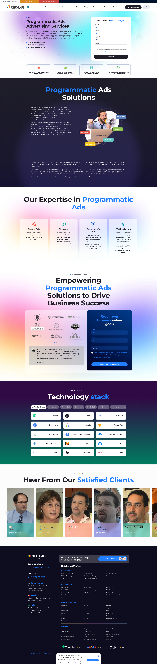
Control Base (65, 592)
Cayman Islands (37, 583)
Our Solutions (29, 1)
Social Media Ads (93, 230)
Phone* (97, 37)
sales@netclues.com (40, 568)
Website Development (10, 1)
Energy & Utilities (66, 621)
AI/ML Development (112, 573)
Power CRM (87, 613)
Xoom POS (64, 590)
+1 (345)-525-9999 (37, 577)
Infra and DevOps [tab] (119, 407)
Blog (86, 7)
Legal (108, 608)
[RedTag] (37, 326)
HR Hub (108, 590)
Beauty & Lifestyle (111, 618)
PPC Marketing (123, 229)
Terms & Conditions (90, 639)
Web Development (67, 573)
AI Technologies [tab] (38, 407)
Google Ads (34, 229)
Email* (97, 31)
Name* (97, 24)
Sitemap (109, 639)
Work (63, 634)
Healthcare (64, 610)
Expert (108, 631)
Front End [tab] (66, 407)
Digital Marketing (66, 576)
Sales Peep (87, 592)
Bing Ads (63, 229)
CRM (62, 578)
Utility (108, 610)
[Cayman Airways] (75, 317)
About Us (74, 7)
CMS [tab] (103, 407)
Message (97, 43)
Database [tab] (78, 407)
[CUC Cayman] (56, 317)
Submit (111, 57)
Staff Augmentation (49, 1)
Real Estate (64, 605)
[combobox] (97, 39)
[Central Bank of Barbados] (56, 336)
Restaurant (87, 605)
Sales (106, 7)
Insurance (87, 616)
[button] (54, 342)
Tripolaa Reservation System (115, 595)
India (33, 605)
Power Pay (109, 587)
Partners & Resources (112, 634)
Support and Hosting (90, 578)
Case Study (87, 631)
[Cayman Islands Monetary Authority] (75, 326)
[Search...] (146, 7)
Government (65, 608)
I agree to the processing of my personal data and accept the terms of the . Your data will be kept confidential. (111, 50)
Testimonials (65, 631)
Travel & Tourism (89, 608)
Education (64, 618)
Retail (63, 613)
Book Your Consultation (109, 364)
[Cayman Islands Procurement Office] (75, 336)
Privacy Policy (103, 51)
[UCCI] (56, 326)
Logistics (109, 616)
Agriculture (87, 618)
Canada (34, 595)
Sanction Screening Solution (92, 590)
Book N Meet (88, 587)
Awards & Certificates (67, 636)
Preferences (92, 656)
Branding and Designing (91, 576)
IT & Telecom (110, 613)
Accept (77, 663)
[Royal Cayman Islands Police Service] (37, 336)
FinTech (108, 605)
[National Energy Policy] (37, 317)
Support (96, 7)
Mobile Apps (88, 573)
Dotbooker (64, 587)
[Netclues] (16, 7)
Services (48, 7)
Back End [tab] (91, 407)
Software (109, 576)
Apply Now (109, 636)
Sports (63, 616)
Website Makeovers (90, 634)
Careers (86, 636)
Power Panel (110, 592)
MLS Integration (89, 595)
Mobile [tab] (53, 407)
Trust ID (63, 595)
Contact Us (117, 7)
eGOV (63, 597)
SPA (85, 610)
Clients (61, 7)
